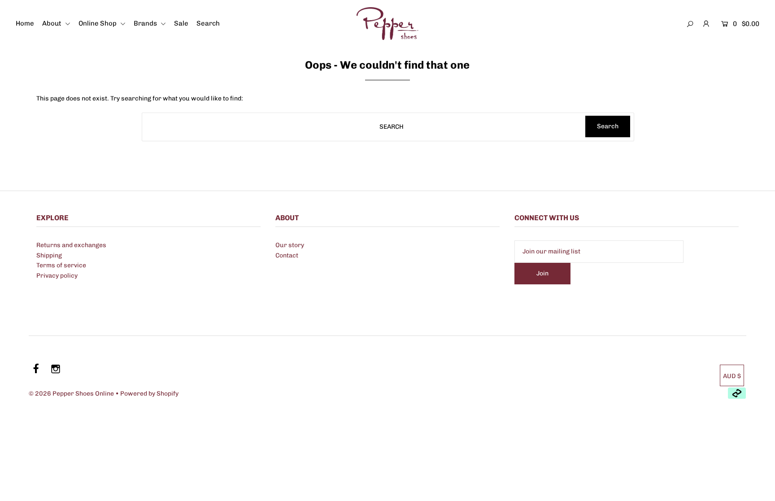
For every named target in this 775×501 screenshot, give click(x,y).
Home (25, 23)
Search (208, 23)
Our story (289, 245)
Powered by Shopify (149, 393)
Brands (146, 23)
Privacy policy (57, 275)
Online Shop (98, 23)
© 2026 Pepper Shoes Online (71, 393)
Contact (286, 255)
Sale (181, 23)
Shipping (49, 255)
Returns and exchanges (71, 245)
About (52, 23)
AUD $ (732, 376)
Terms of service (61, 265)
